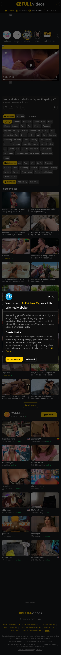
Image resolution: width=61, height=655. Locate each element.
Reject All (30, 359)
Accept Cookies (14, 359)
